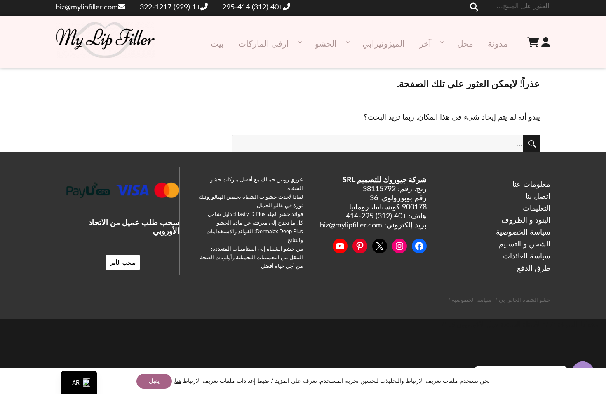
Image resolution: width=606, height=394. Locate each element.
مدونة (498, 44)
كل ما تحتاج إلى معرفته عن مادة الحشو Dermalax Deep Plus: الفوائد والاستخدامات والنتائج (254, 231)
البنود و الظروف (525, 220)
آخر (425, 44)
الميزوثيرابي (383, 44)
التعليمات (536, 208)
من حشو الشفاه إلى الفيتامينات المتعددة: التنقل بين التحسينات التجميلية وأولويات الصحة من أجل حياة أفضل (251, 257)
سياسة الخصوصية (523, 232)
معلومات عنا (531, 184)
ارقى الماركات (263, 44)
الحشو (326, 44)
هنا (178, 381)
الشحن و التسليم (524, 244)
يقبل (154, 381)
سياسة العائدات (526, 256)
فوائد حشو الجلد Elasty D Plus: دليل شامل (255, 214)
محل (465, 44)
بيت (217, 44)
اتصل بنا (538, 196)
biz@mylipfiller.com (87, 7)
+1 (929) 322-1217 (170, 7)
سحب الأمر (123, 262)
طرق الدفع (533, 268)
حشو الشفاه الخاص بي (524, 300)
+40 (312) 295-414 (252, 7)
